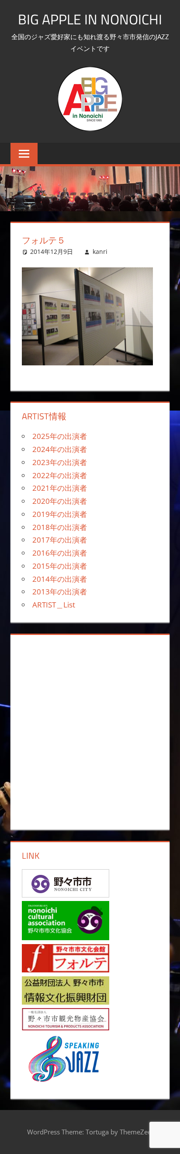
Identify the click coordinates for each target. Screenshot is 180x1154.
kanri (100, 251)
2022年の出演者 (59, 475)
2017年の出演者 (59, 540)
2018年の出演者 (59, 527)
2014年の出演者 (59, 579)
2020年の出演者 (59, 501)
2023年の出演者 (59, 462)
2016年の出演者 (59, 553)
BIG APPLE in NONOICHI (90, 19)
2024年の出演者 (59, 449)
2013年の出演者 (59, 592)
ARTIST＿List (53, 605)
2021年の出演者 (59, 488)
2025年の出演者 (59, 436)
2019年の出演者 (59, 514)
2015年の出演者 (59, 566)
